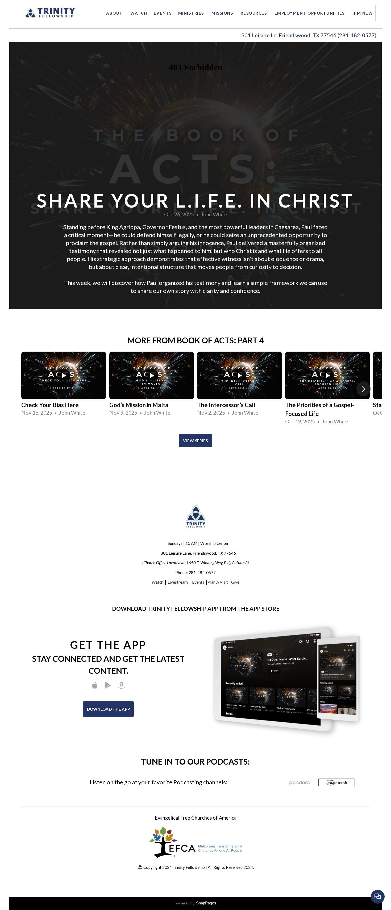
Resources (254, 13)
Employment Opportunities (309, 13)
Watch (138, 13)
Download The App (108, 709)
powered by (195, 903)
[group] (63, 384)
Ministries (191, 13)
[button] (363, 389)
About (115, 13)
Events (163, 13)
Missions (222, 13)
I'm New (363, 13)
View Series (195, 440)
